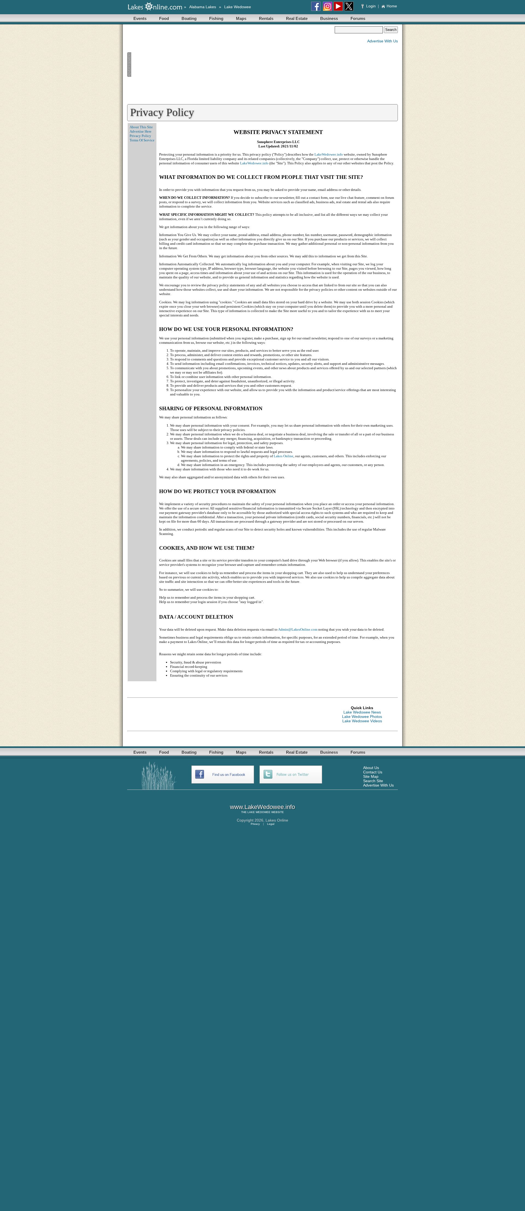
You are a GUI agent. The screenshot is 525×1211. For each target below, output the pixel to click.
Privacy (255, 823)
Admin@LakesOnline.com (297, 629)
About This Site (141, 127)
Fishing (216, 18)
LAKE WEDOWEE (258, 812)
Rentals (266, 18)
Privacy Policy (140, 136)
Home (392, 6)
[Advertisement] (230, 64)
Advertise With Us (382, 41)
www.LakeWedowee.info (262, 807)
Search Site (373, 781)
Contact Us (372, 772)
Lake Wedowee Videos (362, 721)
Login (371, 6)
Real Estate (297, 18)
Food (164, 18)
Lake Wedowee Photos (362, 716)
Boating (189, 18)
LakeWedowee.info (328, 154)
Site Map (370, 776)
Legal (270, 823)
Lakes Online (283, 456)
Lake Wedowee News (362, 712)
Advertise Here (140, 131)
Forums (358, 18)
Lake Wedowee (237, 7)
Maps (241, 18)
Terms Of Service (142, 140)
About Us (371, 767)
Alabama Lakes (202, 7)
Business (329, 18)
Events (140, 18)
